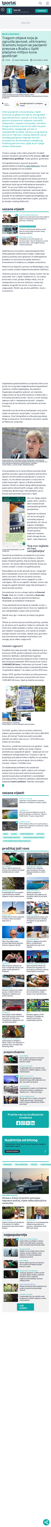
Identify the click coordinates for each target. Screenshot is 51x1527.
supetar (40, 834)
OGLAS (25, 22)
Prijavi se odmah (12, 1151)
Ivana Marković (32, 166)
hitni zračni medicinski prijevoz (17, 841)
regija (34, 1164)
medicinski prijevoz (12, 837)
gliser (14, 834)
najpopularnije (15, 1235)
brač (6, 834)
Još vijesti (23, 1307)
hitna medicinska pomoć (34, 837)
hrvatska (8, 1164)
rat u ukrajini (21, 1164)
